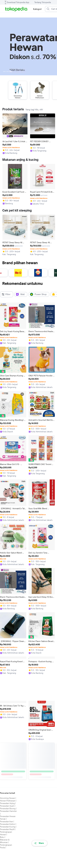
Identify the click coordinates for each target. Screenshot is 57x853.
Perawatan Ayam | (7, 849)
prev (2, 46)
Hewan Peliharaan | (8, 843)
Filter (7, 294)
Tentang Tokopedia (42, 2)
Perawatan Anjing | (8, 846)
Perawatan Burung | (8, 851)
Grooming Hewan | (8, 841)
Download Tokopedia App (18, 2)
